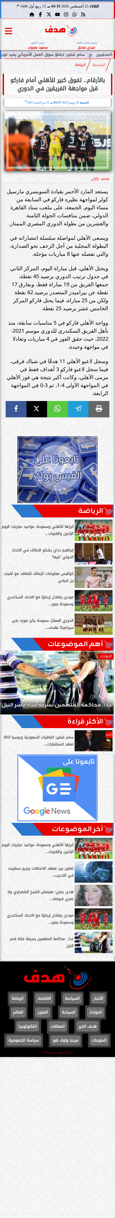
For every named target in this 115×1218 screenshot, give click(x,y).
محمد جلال (100, 178)
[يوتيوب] (57, 14)
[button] (11, 685)
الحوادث (95, 1012)
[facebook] (16, 409)
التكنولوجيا (27, 1026)
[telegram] (78, 409)
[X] (36, 409)
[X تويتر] (49, 14)
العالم (18, 1012)
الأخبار (98, 998)
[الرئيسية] (32, 14)
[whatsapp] (57, 409)
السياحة (68, 1012)
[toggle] (8, 31)
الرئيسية (99, 65)
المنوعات (99, 1040)
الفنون (42, 1012)
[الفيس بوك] (40, 14)
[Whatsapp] (74, 14)
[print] (99, 409)
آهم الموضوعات (75, 644)
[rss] (83, 14)
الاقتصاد (44, 998)
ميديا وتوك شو (65, 1040)
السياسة (72, 998)
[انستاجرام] (66, 14)
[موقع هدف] (62, 30)
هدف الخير (88, 1026)
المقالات (58, 1026)
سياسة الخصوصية (24, 1040)
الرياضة (80, 65)
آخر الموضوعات (77, 829)
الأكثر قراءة (85, 722)
